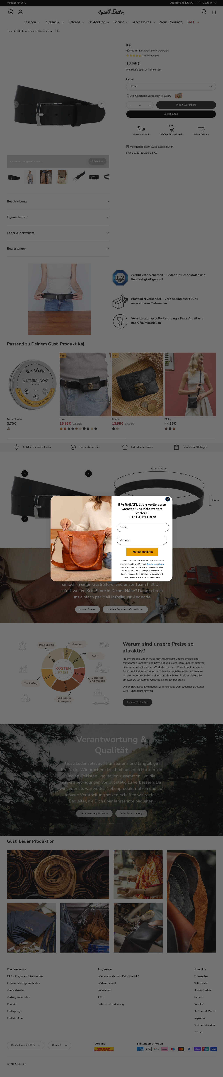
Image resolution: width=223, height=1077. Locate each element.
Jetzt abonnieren (142, 552)
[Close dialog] (168, 499)
